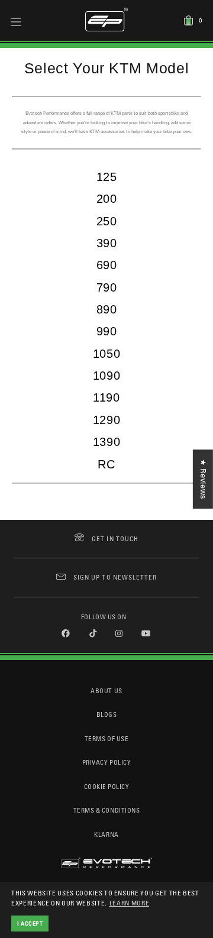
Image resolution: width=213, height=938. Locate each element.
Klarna (106, 834)
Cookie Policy (107, 786)
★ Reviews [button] (203, 479)
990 (106, 331)
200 (106, 198)
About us (106, 690)
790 (106, 287)
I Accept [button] (30, 923)
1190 (106, 397)
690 (106, 264)
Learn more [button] (129, 903)
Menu (16, 21)
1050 (107, 353)
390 (106, 243)
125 (106, 176)
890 (106, 309)
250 (106, 221)
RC (106, 464)
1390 (107, 441)
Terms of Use (106, 738)
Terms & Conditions (106, 810)
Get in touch (115, 538)
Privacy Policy (106, 762)
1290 (107, 419)
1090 (107, 375)
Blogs (106, 714)
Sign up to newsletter (115, 577)
